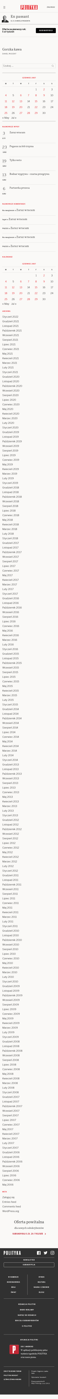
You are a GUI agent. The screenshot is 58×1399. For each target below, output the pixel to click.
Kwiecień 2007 (10, 1134)
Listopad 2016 (10, 603)
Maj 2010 (7, 963)
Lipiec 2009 (9, 1009)
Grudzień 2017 (10, 543)
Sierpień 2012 (10, 838)
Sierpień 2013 (10, 783)
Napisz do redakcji (27, 1315)
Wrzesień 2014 (10, 723)
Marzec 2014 (9, 750)
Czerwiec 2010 (10, 958)
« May (5, 117)
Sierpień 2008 (10, 1060)
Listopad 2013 (10, 769)
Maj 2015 (7, 686)
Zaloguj (51, 7)
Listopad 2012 (10, 824)
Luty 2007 (8, 1143)
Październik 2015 (12, 663)
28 (28, 113)
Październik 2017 (12, 552)
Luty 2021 (8, 367)
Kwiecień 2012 (10, 857)
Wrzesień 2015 (10, 667)
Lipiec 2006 (9, 1175)
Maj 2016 (7, 630)
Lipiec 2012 (8, 843)
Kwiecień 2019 (10, 469)
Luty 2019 (8, 478)
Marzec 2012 (9, 861)
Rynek (42, 1277)
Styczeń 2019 (10, 483)
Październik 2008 (12, 1050)
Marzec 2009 (10, 1027)
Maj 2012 (7, 852)
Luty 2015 (8, 700)
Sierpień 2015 (10, 672)
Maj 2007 (7, 1129)
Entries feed (9, 1202)
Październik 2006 (12, 1161)
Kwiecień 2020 (10, 413)
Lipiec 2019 (9, 455)
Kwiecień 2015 (10, 690)
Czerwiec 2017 (10, 570)
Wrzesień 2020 (10, 390)
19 (13, 107)
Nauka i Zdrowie (41, 1287)
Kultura (41, 1282)
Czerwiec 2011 (10, 903)
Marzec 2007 (10, 1138)
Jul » (13, 117)
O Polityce (27, 1326)
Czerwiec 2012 (10, 847)
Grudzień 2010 (10, 930)
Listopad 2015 (10, 658)
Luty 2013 (8, 810)
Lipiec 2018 (9, 510)
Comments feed (11, 1206)
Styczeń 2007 (10, 1147)
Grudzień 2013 (10, 764)
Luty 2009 (8, 1032)
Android (29, 1347)
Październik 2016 (12, 607)
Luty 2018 (8, 533)
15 (36, 101)
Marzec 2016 (9, 640)
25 (5, 113)
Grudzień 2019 (10, 432)
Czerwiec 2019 (10, 460)
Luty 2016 (8, 644)
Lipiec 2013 (9, 787)
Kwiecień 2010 (10, 967)
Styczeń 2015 (10, 704)
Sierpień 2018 (10, 506)
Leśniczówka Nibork (12, 1379)
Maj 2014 (7, 741)
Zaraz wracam (25, 210)
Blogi (41, 1292)
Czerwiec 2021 (10, 349)
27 (20, 113)
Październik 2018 (12, 496)
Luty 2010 (8, 977)
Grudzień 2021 (10, 321)
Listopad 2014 (10, 713)
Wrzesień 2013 (10, 778)
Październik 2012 (12, 829)
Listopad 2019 (10, 436)
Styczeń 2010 (10, 981)
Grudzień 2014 (10, 709)
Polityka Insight (11, 1375)
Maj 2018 (7, 520)
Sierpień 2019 (10, 450)
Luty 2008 (8, 1087)
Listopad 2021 (10, 326)
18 (6, 107)
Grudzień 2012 (10, 820)
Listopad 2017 (10, 547)
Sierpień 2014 (10, 727)
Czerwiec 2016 (10, 626)
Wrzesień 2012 (10, 833)
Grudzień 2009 (11, 986)
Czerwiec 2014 (10, 737)
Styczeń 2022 (10, 316)
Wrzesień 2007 (10, 1110)
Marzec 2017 (9, 584)
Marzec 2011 (9, 917)
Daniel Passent (9, 54)
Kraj (13, 1287)
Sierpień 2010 (10, 949)
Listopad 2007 (10, 1101)
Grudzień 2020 (10, 376)
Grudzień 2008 (11, 1041)
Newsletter (29, 1260)
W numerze (13, 1277)
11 (6, 101)
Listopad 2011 (10, 880)
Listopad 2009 (10, 990)
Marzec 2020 (10, 418)
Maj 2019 (7, 464)
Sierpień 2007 (10, 1115)
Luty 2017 (8, 589)
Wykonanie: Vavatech (38, 1377)
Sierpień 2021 (10, 339)
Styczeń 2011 (10, 926)
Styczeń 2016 (10, 649)
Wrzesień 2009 (11, 1000)
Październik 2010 (12, 940)
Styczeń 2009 (10, 1037)
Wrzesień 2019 (10, 446)
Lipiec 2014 (8, 732)
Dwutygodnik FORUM (12, 1371)
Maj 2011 (7, 907)
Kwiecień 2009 (10, 1023)
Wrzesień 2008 (11, 1055)
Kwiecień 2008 (10, 1078)
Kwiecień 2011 (10, 912)
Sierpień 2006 (10, 1170)
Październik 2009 (12, 995)
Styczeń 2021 (10, 372)
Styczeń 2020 (10, 427)
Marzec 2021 (9, 363)
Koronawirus (13, 1282)
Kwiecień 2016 (10, 635)
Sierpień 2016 (10, 616)
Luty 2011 (7, 921)
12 (13, 101)
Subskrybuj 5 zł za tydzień (27, 1233)
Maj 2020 (7, 409)
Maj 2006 (7, 1184)
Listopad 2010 (10, 935)
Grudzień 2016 (10, 598)
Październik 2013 (12, 773)
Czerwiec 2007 (11, 1124)
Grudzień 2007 (10, 1097)
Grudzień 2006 (11, 1152)
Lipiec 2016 (9, 621)
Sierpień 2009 (10, 1004)
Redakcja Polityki (27, 1304)
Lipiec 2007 (9, 1120)
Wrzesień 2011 (10, 889)
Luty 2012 (8, 866)
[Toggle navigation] (4, 7)
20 (20, 107)
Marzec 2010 (9, 972)
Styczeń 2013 (10, 815)
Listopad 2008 (10, 1046)
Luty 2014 (8, 755)
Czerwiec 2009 (11, 1014)
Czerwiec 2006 (11, 1180)
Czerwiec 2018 (10, 515)
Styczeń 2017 (10, 593)
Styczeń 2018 (10, 538)
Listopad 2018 (10, 492)
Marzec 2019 (9, 473)
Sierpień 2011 (10, 893)
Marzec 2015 (9, 695)
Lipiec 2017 (8, 566)
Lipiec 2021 (8, 344)
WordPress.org (10, 1211)
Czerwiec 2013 (10, 792)
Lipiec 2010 (9, 953)
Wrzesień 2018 (10, 501)
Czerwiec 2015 (10, 681)
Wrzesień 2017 (10, 556)
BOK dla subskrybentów (27, 1321)
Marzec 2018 (9, 529)
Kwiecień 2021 (10, 358)
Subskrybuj (46, 30)
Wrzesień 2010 (10, 944)
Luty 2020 (8, 423)
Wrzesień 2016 (10, 612)
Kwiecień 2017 (10, 580)
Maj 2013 (7, 797)
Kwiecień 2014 (10, 746)
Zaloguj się (8, 1197)
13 (21, 101)
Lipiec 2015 (8, 676)
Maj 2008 (7, 1074)
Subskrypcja (29, 1265)
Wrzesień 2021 (10, 335)
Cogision (40, 1371)
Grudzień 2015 (10, 653)
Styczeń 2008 (10, 1092)
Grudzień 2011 (10, 875)
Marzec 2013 (9, 806)
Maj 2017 (7, 575)
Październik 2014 (12, 718)
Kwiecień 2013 (10, 801)
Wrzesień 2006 (11, 1166)
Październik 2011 (11, 884)
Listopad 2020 (10, 381)
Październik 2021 (12, 330)
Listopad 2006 (10, 1157)
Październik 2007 (12, 1106)
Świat (13, 1292)
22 (36, 107)
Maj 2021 (7, 353)
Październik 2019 (12, 441)
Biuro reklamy (27, 1310)
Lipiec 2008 (9, 1064)
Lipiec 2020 (9, 399)
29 (36, 113)
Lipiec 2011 (8, 898)
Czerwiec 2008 (11, 1069)
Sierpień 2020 (10, 395)
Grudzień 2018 (10, 487)
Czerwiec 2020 (11, 404)
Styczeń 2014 (10, 760)
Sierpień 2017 (10, 561)
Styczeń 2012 (10, 870)
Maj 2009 (7, 1018)
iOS (22, 1347)
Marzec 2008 (10, 1083)
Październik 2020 (12, 386)
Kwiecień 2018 (10, 524)
